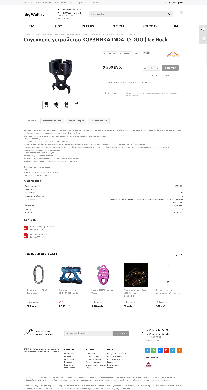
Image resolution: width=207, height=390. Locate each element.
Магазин (90, 349)
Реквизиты (68, 365)
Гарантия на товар (93, 362)
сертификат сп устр (39, 234)
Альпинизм (88, 26)
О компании (69, 354)
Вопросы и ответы (115, 359)
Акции (32, 26)
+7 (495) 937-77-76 (69, 9)
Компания (69, 349)
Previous (176, 255)
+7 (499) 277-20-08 (69, 12)
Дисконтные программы (96, 365)
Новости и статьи (114, 356)
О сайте (67, 356)
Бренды (110, 362)
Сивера (58, 26)
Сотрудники (69, 359)
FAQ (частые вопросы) (116, 354)
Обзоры (110, 368)
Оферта (89, 368)
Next (181, 255)
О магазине (90, 354)
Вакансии (68, 362)
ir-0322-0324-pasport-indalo (42, 227)
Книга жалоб (69, 368)
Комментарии (113, 365)
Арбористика (150, 26)
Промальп (118, 26)
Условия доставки (93, 359)
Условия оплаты (92, 356)
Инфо (110, 349)
